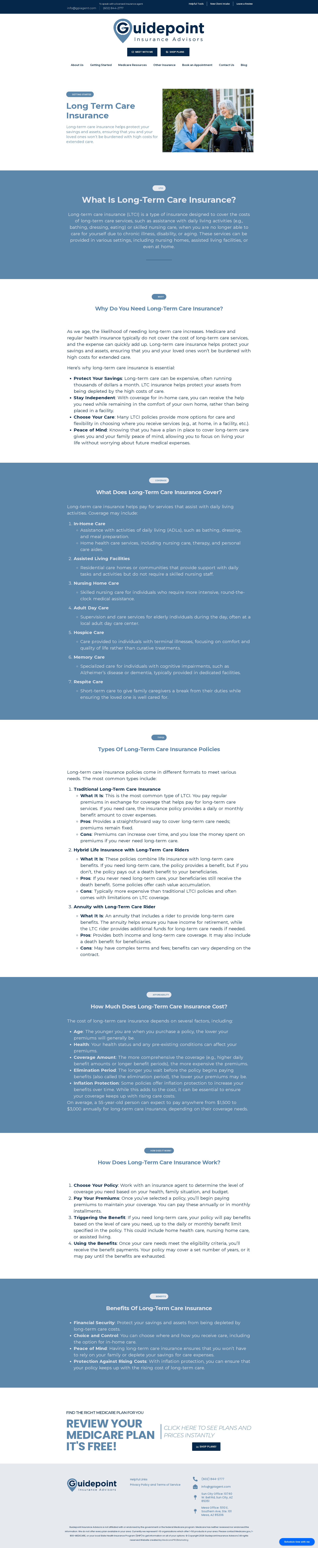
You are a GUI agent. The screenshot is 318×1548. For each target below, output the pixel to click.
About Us (77, 65)
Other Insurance (164, 65)
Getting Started (101, 65)
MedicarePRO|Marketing (175, 1540)
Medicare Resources (132, 65)
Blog (244, 65)
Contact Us (226, 65)
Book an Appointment (197, 65)
